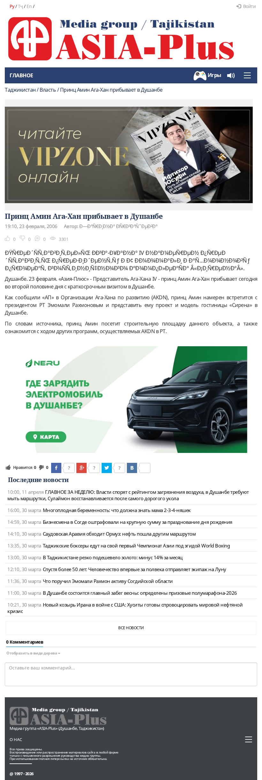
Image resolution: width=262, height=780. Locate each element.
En (29, 6)
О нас (16, 739)
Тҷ (20, 6)
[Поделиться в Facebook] (56, 468)
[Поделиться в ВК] (132, 468)
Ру (12, 6)
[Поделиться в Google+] (81, 468)
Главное (21, 75)
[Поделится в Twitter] (107, 468)
